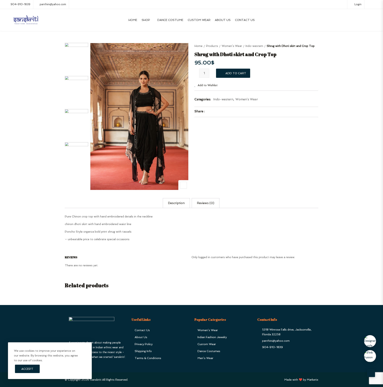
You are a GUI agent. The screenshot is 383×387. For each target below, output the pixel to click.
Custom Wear (199, 20)
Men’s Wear (205, 358)
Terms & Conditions (148, 358)
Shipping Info (143, 351)
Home (132, 20)
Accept (27, 368)
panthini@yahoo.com (53, 4)
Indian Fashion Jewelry (212, 337)
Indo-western (254, 45)
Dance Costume (170, 20)
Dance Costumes (208, 351)
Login (357, 4)
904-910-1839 (20, 4)
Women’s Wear (232, 45)
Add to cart (235, 73)
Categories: (202, 99)
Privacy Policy (144, 344)
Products (212, 45)
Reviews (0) (205, 203)
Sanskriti (95, 379)
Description (176, 203)
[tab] (176, 203)
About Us (223, 20)
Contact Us (245, 20)
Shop (146, 20)
